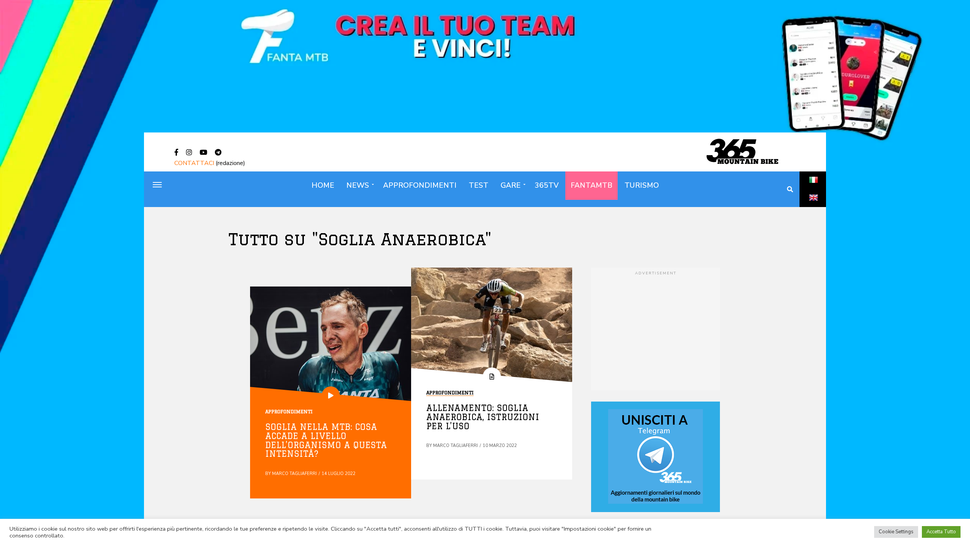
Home (322, 185)
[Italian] (813, 188)
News (357, 185)
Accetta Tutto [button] (941, 531)
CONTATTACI (194, 163)
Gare (511, 185)
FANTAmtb (591, 185)
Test (478, 185)
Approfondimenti (420, 185)
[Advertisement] (655, 330)
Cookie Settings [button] (896, 531)
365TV (547, 185)
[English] (813, 206)
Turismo (641, 185)
